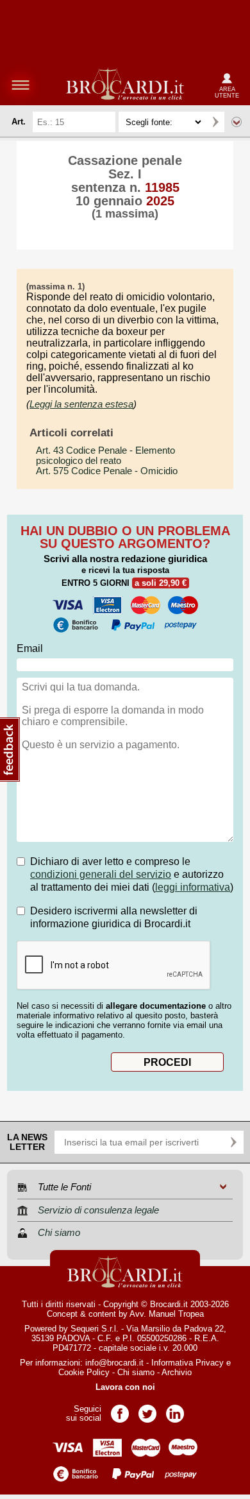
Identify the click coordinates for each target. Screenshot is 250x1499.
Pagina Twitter (147, 1409)
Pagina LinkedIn (175, 1409)
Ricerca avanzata (236, 122)
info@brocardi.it (114, 1362)
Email (30, 648)
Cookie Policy (84, 1372)
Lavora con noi (125, 1387)
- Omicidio (107, 471)
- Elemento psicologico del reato (105, 455)
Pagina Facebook (120, 1409)
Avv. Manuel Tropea (166, 1314)
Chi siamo (135, 1372)
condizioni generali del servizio (100, 874)
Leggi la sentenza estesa (81, 403)
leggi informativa (192, 887)
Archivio (177, 1372)
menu (20, 84)
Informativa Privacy (187, 1362)
